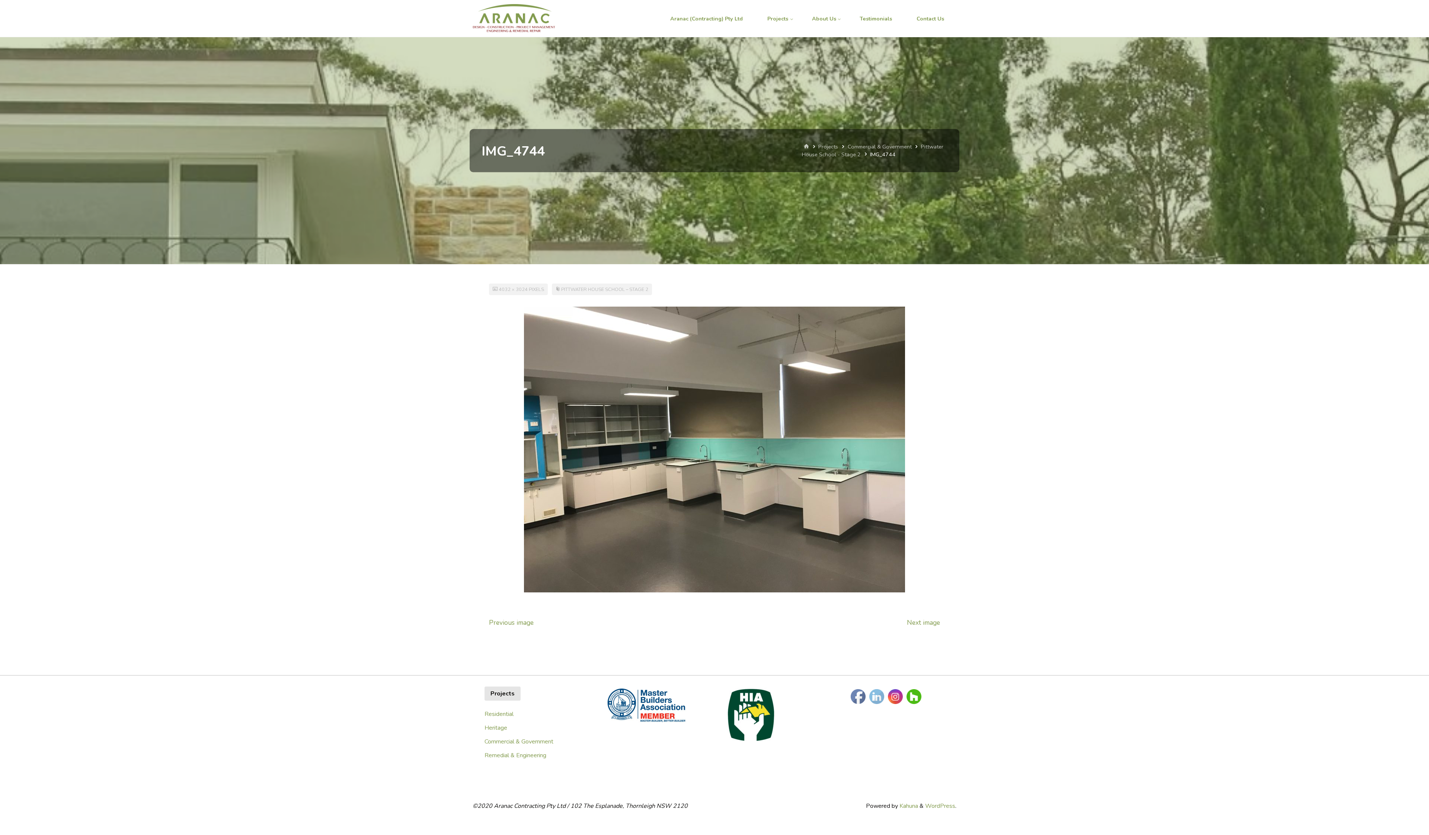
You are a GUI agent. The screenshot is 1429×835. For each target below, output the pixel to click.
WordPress (940, 806)
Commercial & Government (880, 146)
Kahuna (908, 806)
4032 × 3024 (514, 289)
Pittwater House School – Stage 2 (604, 289)
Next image (923, 622)
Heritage (496, 728)
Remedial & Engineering (515, 755)
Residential (499, 714)
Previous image (511, 622)
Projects (828, 146)
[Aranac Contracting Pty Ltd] (514, 19)
